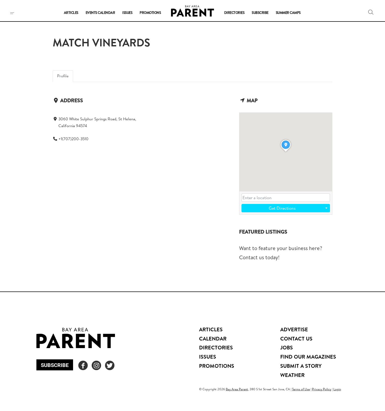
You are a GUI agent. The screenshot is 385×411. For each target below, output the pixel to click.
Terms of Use (301, 389)
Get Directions (282, 208)
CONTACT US (296, 338)
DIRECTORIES (216, 347)
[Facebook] (83, 365)
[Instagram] (96, 365)
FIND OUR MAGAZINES (308, 356)
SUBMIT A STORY (301, 365)
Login (337, 389)
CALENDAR (213, 338)
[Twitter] (109, 365)
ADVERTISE (294, 329)
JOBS (286, 347)
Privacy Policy (321, 389)
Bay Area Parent (237, 389)
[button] (371, 12)
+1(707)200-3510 (73, 139)
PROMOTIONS (216, 365)
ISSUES (207, 356)
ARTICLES (211, 329)
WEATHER (292, 374)
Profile (63, 76)
